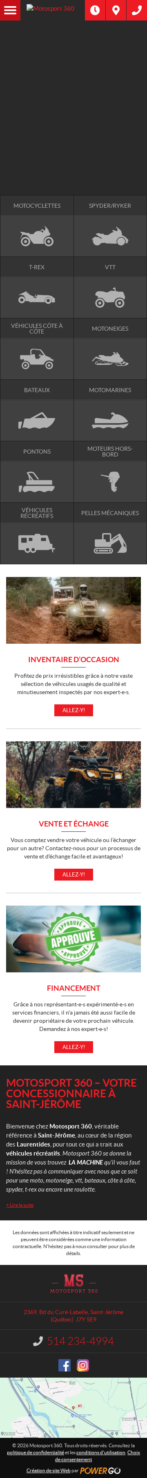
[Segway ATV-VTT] (73, 94)
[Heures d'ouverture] (95, 10)
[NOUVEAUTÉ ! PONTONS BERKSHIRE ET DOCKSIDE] (73, 51)
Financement (73, 988)
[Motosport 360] (52, 10)
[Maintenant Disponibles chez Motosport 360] (73, 120)
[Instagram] (83, 1365)
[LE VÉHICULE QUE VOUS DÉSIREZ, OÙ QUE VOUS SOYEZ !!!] (73, 151)
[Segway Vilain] (73, 85)
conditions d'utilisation (100, 1452)
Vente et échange (74, 824)
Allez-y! (73, 710)
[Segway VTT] (73, 138)
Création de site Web (49, 1470)
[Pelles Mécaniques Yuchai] (73, 102)
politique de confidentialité (35, 1452)
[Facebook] (64, 1365)
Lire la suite (19, 1205)
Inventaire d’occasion (73, 660)
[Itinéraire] (116, 10)
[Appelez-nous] (137, 10)
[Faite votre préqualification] (73, 129)
